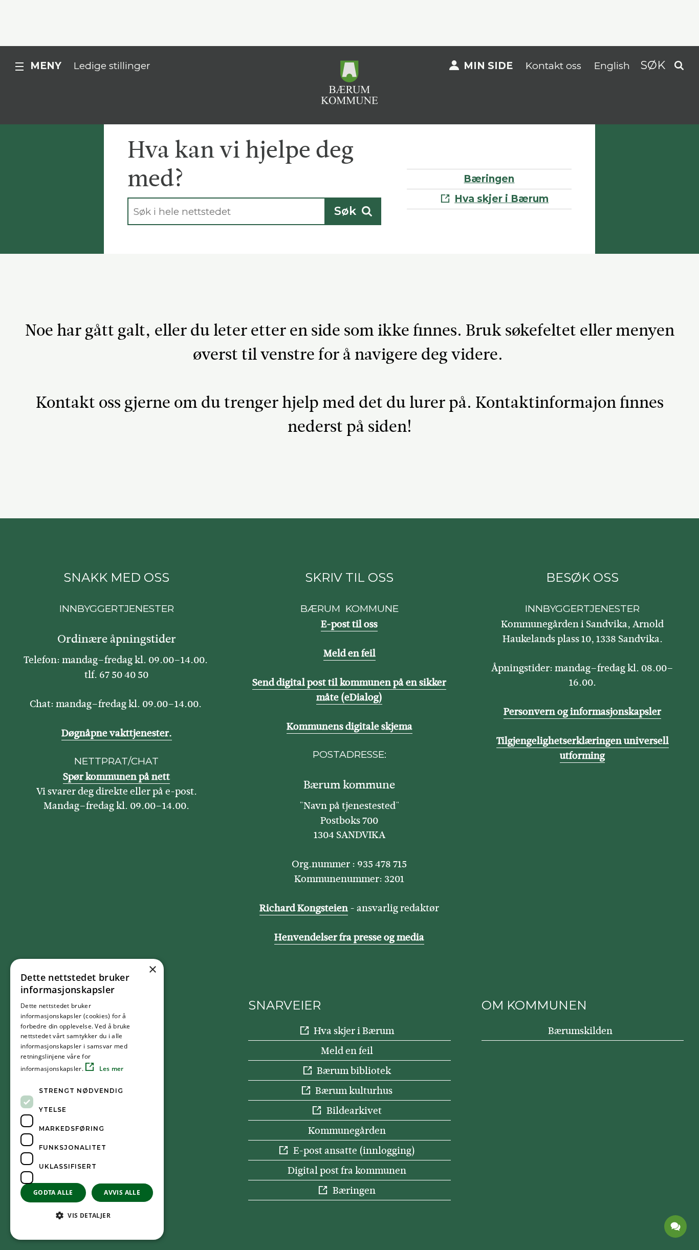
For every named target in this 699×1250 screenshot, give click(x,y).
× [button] (152, 970)
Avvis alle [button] (122, 1192)
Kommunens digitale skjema (349, 726)
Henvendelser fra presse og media (349, 937)
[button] (87, 1215)
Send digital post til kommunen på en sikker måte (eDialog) (349, 689)
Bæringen (489, 179)
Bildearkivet (354, 1110)
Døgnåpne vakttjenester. (116, 733)
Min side (488, 66)
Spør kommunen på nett (116, 776)
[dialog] (87, 1099)
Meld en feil (349, 653)
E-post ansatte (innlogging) (354, 1150)
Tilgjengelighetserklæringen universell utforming (582, 748)
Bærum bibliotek (354, 1071)
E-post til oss (349, 624)
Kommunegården (347, 1130)
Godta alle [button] (53, 1192)
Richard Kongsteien (303, 908)
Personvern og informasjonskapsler (582, 711)
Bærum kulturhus (353, 1091)
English (612, 66)
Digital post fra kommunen (347, 1170)
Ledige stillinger (112, 66)
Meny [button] (45, 66)
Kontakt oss (553, 66)
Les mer (110, 1068)
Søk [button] (653, 65)
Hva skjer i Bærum (501, 199)
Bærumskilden (580, 1031)
